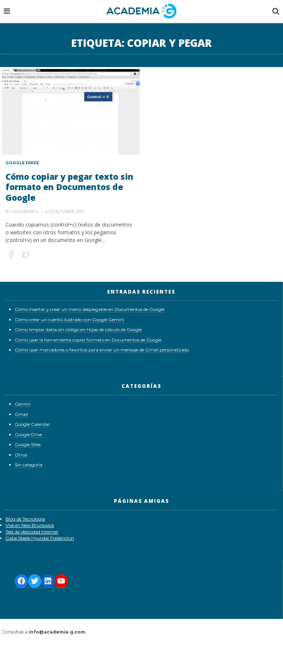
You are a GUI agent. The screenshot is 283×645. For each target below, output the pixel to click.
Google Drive (22, 163)
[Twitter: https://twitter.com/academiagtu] (34, 581)
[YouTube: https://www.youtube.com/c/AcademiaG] (61, 581)
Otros (21, 455)
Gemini (23, 404)
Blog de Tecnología (25, 519)
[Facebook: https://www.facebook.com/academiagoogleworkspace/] (21, 581)
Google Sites (28, 444)
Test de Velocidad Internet (32, 531)
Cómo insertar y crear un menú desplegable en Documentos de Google (89, 309)
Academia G (25, 211)
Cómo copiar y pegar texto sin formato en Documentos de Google (69, 187)
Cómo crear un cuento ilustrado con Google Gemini (69, 319)
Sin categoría (28, 464)
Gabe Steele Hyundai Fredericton (40, 538)
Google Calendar (32, 424)
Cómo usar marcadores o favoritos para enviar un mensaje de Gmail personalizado (102, 350)
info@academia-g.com (57, 632)
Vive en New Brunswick (30, 525)
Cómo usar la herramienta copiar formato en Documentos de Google (88, 340)
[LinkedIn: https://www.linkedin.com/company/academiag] (48, 581)
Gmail (21, 414)
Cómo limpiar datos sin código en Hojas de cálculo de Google (78, 329)
